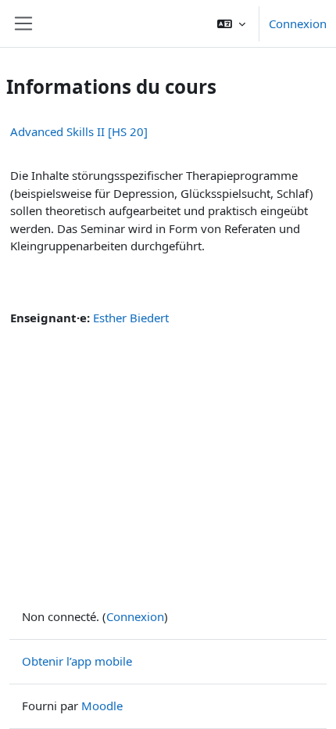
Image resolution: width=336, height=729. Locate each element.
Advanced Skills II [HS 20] (79, 131)
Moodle (102, 705)
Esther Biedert (131, 317)
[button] (231, 23)
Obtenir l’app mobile (77, 661)
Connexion (298, 23)
